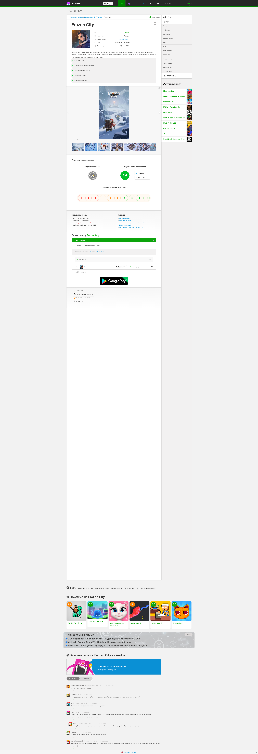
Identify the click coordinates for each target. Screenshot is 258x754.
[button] (159, 87)
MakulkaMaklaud (77, 741)
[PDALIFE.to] (73, 3)
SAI (91, 252)
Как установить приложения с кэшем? (131, 223)
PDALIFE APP (99, 252)
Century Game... (124, 39)
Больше (189, 634)
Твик (75, 723)
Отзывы (86, 678)
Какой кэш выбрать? (125, 220)
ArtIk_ (73, 703)
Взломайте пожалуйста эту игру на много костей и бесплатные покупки (106, 645)
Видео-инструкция (125, 225)
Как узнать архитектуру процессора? (131, 227)
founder (86, 267)
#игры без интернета (148, 588)
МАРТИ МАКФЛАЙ (77, 686)
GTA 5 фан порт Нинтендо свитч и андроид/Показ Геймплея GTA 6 (103, 638)
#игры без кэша (116, 588)
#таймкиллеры (83, 588)
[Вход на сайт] (189, 4)
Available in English (130, 752)
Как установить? (124, 218)
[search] (125, 11)
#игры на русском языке (100, 588)
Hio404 (73, 732)
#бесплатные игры (131, 588)
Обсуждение (73, 678)
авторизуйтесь (112, 669)
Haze (72, 712)
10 (147, 198)
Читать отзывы (142, 178)
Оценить (142, 173)
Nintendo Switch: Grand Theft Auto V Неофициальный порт (98, 642)
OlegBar (73, 694)
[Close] (256, 752)
